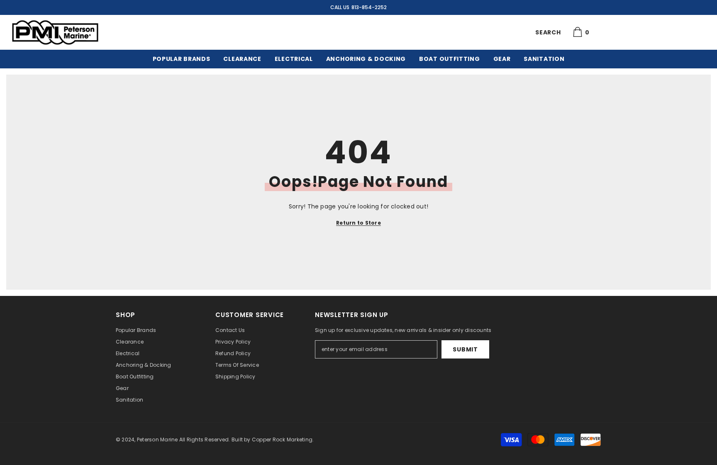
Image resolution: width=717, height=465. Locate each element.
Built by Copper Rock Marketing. (273, 439)
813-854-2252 (369, 7)
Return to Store (358, 222)
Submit (465, 349)
